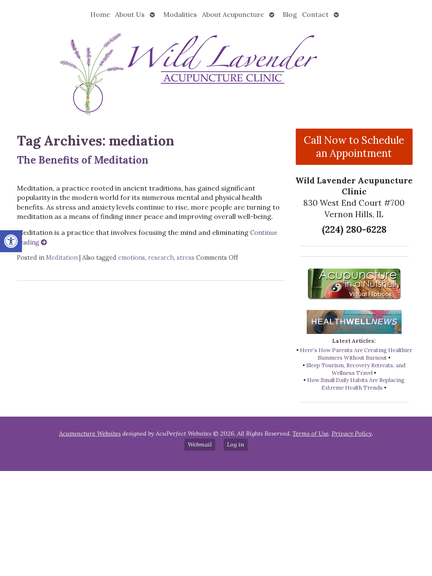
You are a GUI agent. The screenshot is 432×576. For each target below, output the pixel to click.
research (161, 257)
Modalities (180, 14)
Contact (315, 14)
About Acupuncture (233, 14)
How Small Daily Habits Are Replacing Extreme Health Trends (356, 384)
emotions (131, 257)
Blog (290, 14)
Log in (235, 444)
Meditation (62, 257)
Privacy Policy (352, 433)
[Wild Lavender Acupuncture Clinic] (216, 73)
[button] (11, 241)
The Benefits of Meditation (82, 160)
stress (185, 257)
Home (100, 14)
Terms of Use (310, 433)
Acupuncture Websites (90, 433)
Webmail (200, 444)
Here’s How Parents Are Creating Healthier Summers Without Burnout (356, 354)
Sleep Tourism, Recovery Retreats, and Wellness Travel (355, 369)
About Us (130, 14)
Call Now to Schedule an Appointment (354, 147)
